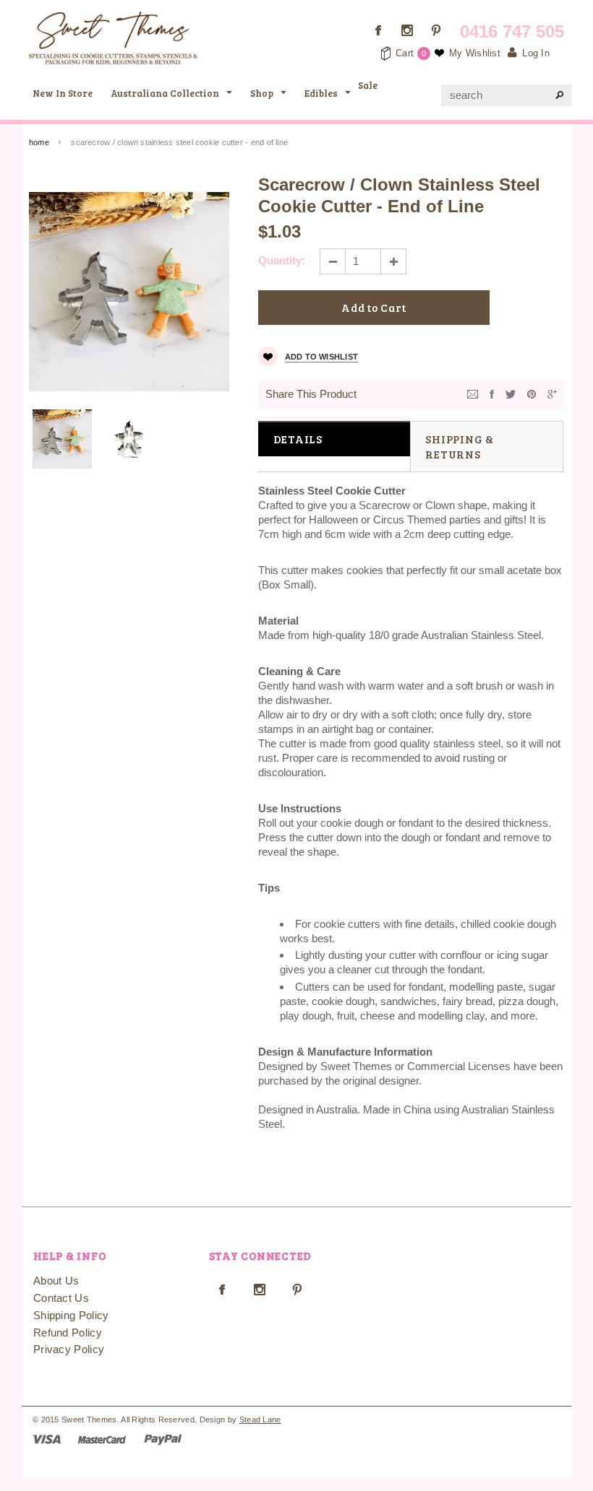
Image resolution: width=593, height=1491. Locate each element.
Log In (536, 53)
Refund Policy (67, 1332)
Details (298, 439)
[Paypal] (163, 1439)
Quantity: (281, 260)
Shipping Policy (71, 1315)
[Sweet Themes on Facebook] (378, 30)
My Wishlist (474, 53)
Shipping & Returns (459, 446)
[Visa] (47, 1439)
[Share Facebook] (492, 393)
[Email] (472, 393)
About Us (56, 1280)
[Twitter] (510, 393)
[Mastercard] (102, 1439)
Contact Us (61, 1298)
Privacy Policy (68, 1349)
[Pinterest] (531, 393)
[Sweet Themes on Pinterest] (436, 30)
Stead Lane (260, 1419)
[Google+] (552, 393)
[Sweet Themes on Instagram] (407, 30)
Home (39, 142)
